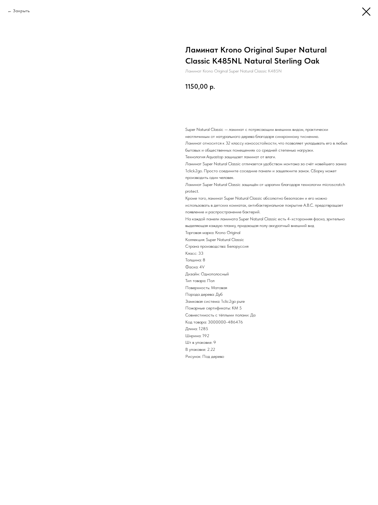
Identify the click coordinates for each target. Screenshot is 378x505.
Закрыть (21, 10)
